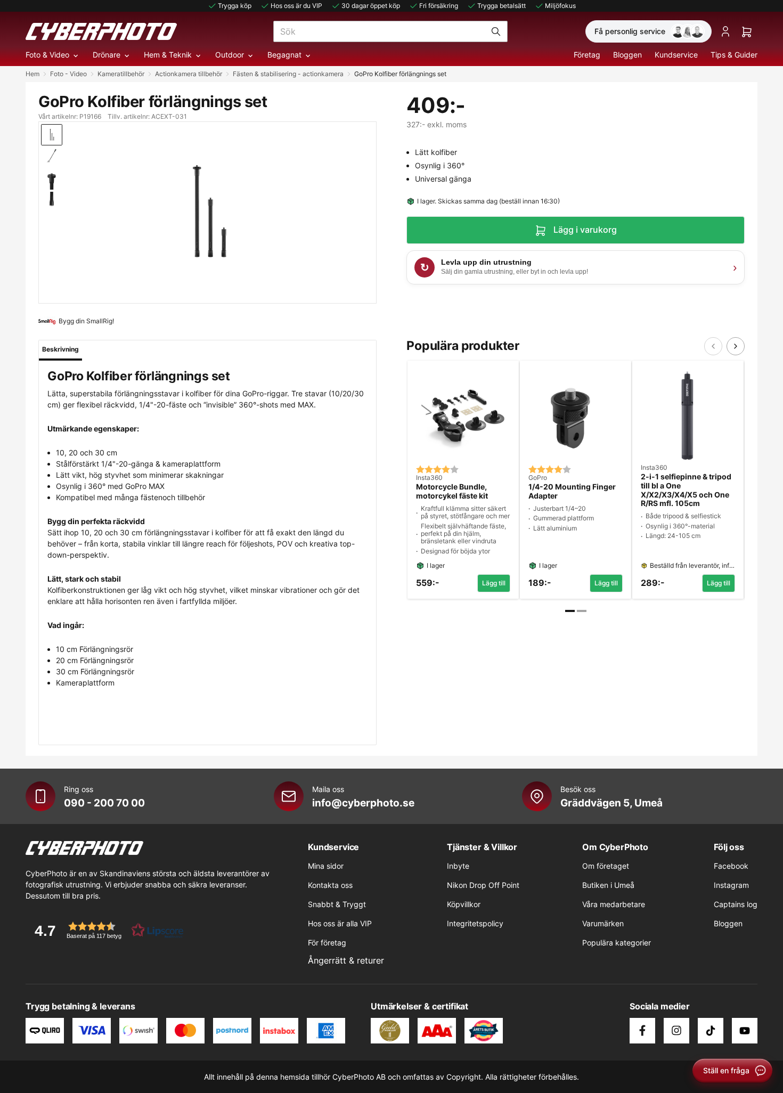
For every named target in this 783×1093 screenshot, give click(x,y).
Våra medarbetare (613, 904)
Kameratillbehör (120, 74)
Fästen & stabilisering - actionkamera (288, 74)
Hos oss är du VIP (296, 6)
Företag (587, 54)
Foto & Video (47, 54)
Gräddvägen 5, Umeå (611, 802)
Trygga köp (234, 6)
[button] (105, 930)
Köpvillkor (463, 904)
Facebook (731, 865)
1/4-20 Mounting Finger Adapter (572, 491)
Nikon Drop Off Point (483, 885)
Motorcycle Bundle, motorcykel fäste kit (452, 491)
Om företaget (605, 865)
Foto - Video (68, 74)
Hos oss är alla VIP (340, 923)
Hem (32, 74)
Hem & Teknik (168, 54)
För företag (327, 942)
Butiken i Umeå (608, 885)
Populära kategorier (616, 942)
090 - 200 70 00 (104, 802)
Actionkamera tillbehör (188, 74)
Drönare (106, 54)
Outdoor (229, 54)
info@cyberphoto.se (363, 802)
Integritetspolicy (475, 923)
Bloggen (627, 54)
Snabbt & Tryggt (337, 904)
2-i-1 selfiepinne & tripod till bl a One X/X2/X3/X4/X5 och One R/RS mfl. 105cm (686, 490)
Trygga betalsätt (501, 6)
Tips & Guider (734, 54)
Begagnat (284, 54)
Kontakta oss (330, 885)
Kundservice (676, 54)
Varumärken (603, 923)
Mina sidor (326, 865)
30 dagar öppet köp (370, 6)
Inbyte (458, 865)
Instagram (731, 885)
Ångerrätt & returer (346, 960)
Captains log (735, 904)
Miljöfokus (560, 6)
